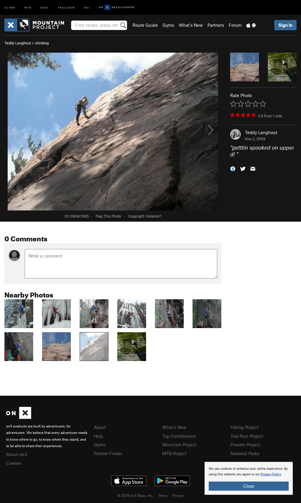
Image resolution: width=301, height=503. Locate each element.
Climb (10, 7)
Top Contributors (179, 436)
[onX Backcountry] (116, 7)
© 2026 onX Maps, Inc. (135, 495)
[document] (249, 478)
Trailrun (66, 7)
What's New (191, 25)
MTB (28, 7)
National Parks (244, 453)
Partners (216, 25)
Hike (45, 7)
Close (248, 486)
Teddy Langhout (17, 43)
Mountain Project (179, 444)
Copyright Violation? (144, 216)
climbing (42, 43)
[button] (232, 168)
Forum (235, 25)
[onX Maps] (18, 417)
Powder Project (245, 444)
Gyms (168, 25)
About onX (16, 454)
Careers (13, 463)
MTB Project (174, 453)
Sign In (285, 25)
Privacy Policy (271, 474)
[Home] (37, 25)
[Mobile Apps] (251, 25)
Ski (87, 7)
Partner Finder (108, 453)
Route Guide (145, 25)
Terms (163, 495)
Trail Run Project (246, 436)
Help (98, 436)
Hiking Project (244, 427)
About (100, 427)
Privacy (178, 495)
